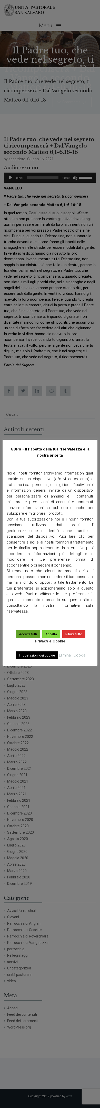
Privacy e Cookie (50, 641)
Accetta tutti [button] (28, 634)
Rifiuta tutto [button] (73, 634)
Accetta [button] (51, 634)
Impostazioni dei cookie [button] (37, 655)
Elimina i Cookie (72, 655)
